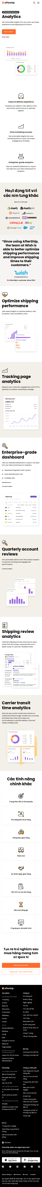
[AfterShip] (9, 2)
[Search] (34, 3)
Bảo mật (25, 1174)
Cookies (32, 1174)
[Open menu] (38, 2)
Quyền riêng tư (7, 1174)
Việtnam (7, 1142)
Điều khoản (17, 1174)
